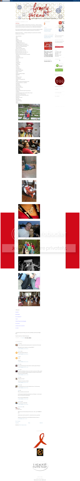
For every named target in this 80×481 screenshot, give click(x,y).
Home (29, 422)
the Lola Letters (20, 406)
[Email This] (26, 337)
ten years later (18, 323)
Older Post (41, 422)
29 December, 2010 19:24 (23, 387)
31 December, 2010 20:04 (23, 404)
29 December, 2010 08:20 (23, 348)
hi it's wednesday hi (18, 316)
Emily (19, 364)
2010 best (17, 23)
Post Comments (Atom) (23, 424)
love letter (17, 327)
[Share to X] (28, 337)
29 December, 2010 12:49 (23, 374)
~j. (44, 24)
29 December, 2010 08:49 (23, 354)
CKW (19, 377)
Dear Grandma (18, 314)
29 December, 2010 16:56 (23, 382)
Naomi (19, 369)
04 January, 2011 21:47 (22, 418)
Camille (19, 384)
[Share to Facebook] (29, 337)
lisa (18, 356)
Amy (18, 390)
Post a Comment (18, 421)
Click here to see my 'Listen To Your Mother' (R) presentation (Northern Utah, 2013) (48, 36)
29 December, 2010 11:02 (23, 367)
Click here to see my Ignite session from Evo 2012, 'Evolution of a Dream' (48, 30)
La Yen (19, 343)
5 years (17, 318)
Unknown (19, 351)
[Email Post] (25, 337)
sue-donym (19, 401)
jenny (45, 23)
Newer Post (17, 422)
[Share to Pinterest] (30, 337)
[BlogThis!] (27, 337)
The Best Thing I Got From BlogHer (21, 321)
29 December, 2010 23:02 (23, 398)
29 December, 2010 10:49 (23, 361)
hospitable (17, 312)
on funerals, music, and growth (20, 325)
